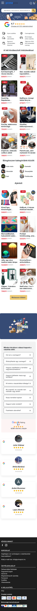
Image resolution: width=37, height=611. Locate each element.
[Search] (34, 10)
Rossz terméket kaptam (14, 397)
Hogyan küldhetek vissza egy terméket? (16, 376)
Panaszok (4, 578)
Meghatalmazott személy (9, 576)
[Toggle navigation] (2, 2)
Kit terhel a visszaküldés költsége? (17, 383)
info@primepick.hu (19, 559)
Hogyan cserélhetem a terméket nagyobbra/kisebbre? (16, 368)
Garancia (4, 573)
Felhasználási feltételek (9, 569)
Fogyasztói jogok (7, 571)
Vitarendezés (5, 582)
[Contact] (30, 3)
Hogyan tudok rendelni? (14, 404)
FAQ (2, 591)
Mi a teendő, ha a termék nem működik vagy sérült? (16, 390)
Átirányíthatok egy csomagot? (16, 361)
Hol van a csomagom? (13, 355)
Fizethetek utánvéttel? (13, 410)
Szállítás (4, 580)
